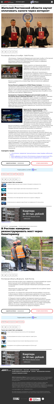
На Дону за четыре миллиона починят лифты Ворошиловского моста (22, 340)
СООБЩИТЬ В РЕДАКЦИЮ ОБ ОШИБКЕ (19, 373)
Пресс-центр (26, 369)
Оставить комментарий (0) (42, 163)
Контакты (33, 371)
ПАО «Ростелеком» (41, 48)
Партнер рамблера (24, 398)
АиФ (11, 271)
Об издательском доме (17, 369)
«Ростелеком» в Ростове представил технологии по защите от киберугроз (23, 197)
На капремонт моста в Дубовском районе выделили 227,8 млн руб (21, 345)
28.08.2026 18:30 (4, 226)
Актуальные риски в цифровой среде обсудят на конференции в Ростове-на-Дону (25, 202)
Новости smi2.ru (6, 222)
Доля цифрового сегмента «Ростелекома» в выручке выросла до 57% (31, 156)
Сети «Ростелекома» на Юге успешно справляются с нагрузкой (30, 157)
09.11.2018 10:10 (4, 5)
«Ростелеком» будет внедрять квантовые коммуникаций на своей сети (22, 188)
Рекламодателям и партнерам (43, 371)
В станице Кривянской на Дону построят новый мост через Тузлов (22, 336)
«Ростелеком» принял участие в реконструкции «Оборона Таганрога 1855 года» (24, 193)
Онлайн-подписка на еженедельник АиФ (21, 371)
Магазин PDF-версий (34, 369)
